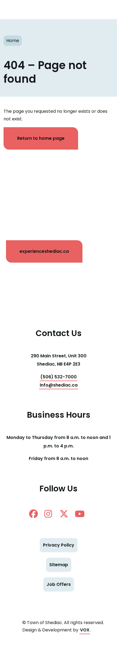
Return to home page (40, 138)
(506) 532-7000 (58, 377)
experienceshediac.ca (44, 251)
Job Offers (59, 584)
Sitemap (58, 565)
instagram (50, 513)
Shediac (20, 9)
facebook (35, 513)
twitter (66, 513)
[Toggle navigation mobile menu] (103, 9)
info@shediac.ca (59, 385)
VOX (85, 630)
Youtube (81, 513)
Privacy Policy (58, 545)
